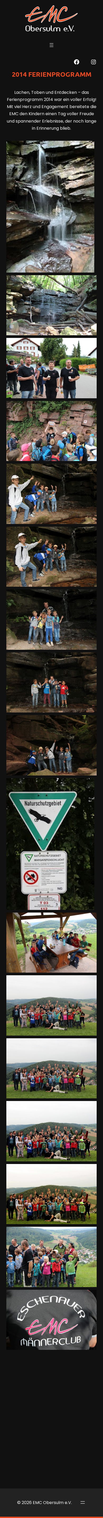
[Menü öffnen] (51, 45)
